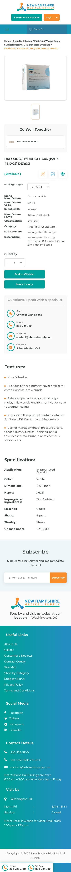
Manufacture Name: (12, 215)
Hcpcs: (9, 492)
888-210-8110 (43, 868)
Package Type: (13, 184)
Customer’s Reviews (18, 655)
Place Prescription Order (26, 17)
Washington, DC (44, 618)
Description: (12, 237)
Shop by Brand (14, 678)
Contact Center (15, 661)
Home (7, 41)
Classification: (13, 221)
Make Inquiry (24, 284)
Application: (13, 469)
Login (49, 17)
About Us (10, 644)
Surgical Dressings (13, 44)
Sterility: (10, 522)
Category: (10, 226)
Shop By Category (23, 41)
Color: (8, 479)
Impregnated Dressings (38, 44)
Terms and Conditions (19, 690)
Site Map (10, 667)
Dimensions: (13, 486)
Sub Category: (13, 231)
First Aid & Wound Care (46, 41)
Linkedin (15, 730)
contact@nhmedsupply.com (34, 337)
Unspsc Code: (14, 529)
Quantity (10, 254)
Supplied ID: (12, 209)
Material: (10, 508)
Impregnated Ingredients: (13, 501)
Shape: (9, 515)
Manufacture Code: (12, 203)
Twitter (14, 718)
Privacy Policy (13, 684)
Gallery (9, 649)
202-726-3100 (17, 868)
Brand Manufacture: (12, 197)
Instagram (16, 724)
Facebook (16, 712)
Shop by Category (16, 673)
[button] (24, 274)
